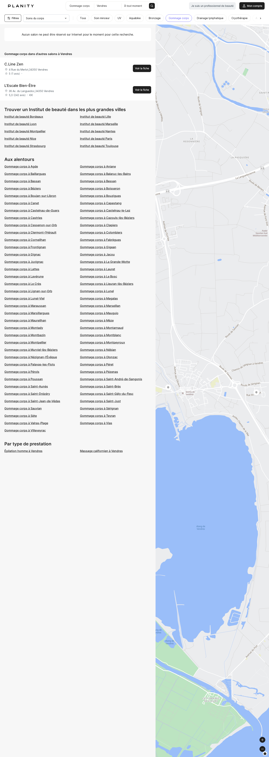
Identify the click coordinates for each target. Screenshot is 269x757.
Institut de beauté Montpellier (25, 131)
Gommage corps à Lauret (97, 269)
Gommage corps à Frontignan (25, 247)
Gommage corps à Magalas (99, 298)
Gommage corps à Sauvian (23, 408)
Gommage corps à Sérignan (99, 408)
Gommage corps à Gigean (98, 247)
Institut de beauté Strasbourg (25, 146)
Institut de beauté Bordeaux (23, 116)
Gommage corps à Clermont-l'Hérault (30, 232)
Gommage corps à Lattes (21, 269)
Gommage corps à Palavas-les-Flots (29, 364)
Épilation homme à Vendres (23, 451)
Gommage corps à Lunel (97, 291)
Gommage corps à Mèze (97, 320)
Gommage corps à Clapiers (99, 225)
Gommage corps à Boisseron (100, 188)
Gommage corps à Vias (96, 423)
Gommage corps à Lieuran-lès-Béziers (106, 284)
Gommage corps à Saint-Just (100, 401)
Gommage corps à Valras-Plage (26, 423)
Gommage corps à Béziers (22, 188)
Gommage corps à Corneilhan (25, 240)
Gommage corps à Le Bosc (98, 276)
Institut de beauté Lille (95, 116)
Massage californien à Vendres (101, 451)
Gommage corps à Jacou (97, 254)
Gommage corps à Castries (23, 218)
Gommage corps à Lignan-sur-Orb (28, 291)
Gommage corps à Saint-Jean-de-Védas (32, 401)
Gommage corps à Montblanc (100, 335)
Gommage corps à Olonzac (99, 357)
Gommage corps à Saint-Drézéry (27, 394)
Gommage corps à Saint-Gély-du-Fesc (106, 394)
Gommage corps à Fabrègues (100, 240)
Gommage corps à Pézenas (99, 372)
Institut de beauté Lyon (20, 124)
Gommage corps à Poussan (23, 379)
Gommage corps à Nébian (98, 350)
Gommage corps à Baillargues (25, 174)
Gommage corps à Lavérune (24, 276)
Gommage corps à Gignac (22, 254)
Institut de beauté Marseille (99, 124)
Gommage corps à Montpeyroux (102, 342)
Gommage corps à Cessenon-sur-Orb (30, 225)
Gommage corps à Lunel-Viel (24, 298)
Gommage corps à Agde (21, 166)
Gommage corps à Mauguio (99, 313)
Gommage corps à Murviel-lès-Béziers (31, 350)
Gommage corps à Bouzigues (100, 196)
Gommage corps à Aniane (98, 166)
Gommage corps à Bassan (22, 181)
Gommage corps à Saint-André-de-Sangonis (111, 379)
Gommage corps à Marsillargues (26, 313)
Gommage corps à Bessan (98, 181)
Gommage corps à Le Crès (22, 284)
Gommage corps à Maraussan (25, 306)
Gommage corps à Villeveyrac (25, 430)
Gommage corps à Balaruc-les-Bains (105, 174)
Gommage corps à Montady (23, 328)
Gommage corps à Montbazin (25, 335)
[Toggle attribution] (265, 754)
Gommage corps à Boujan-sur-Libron (30, 196)
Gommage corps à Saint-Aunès (26, 386)
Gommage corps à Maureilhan (25, 320)
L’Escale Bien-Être (20, 85)
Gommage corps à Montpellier (25, 342)
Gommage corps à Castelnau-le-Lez (105, 210)
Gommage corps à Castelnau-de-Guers (31, 210)
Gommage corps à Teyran (98, 416)
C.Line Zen (13, 64)
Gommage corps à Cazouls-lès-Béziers (107, 218)
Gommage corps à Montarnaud (101, 328)
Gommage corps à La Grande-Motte (105, 262)
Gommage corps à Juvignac (23, 262)
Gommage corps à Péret (96, 364)
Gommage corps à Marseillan (100, 306)
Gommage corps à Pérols (21, 372)
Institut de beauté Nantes (97, 131)
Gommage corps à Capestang (101, 203)
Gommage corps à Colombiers (101, 232)
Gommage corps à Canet (21, 203)
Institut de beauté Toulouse (99, 146)
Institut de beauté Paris (96, 138)
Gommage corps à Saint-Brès (100, 386)
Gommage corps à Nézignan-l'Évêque (30, 357)
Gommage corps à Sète (20, 416)
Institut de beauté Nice (20, 138)
